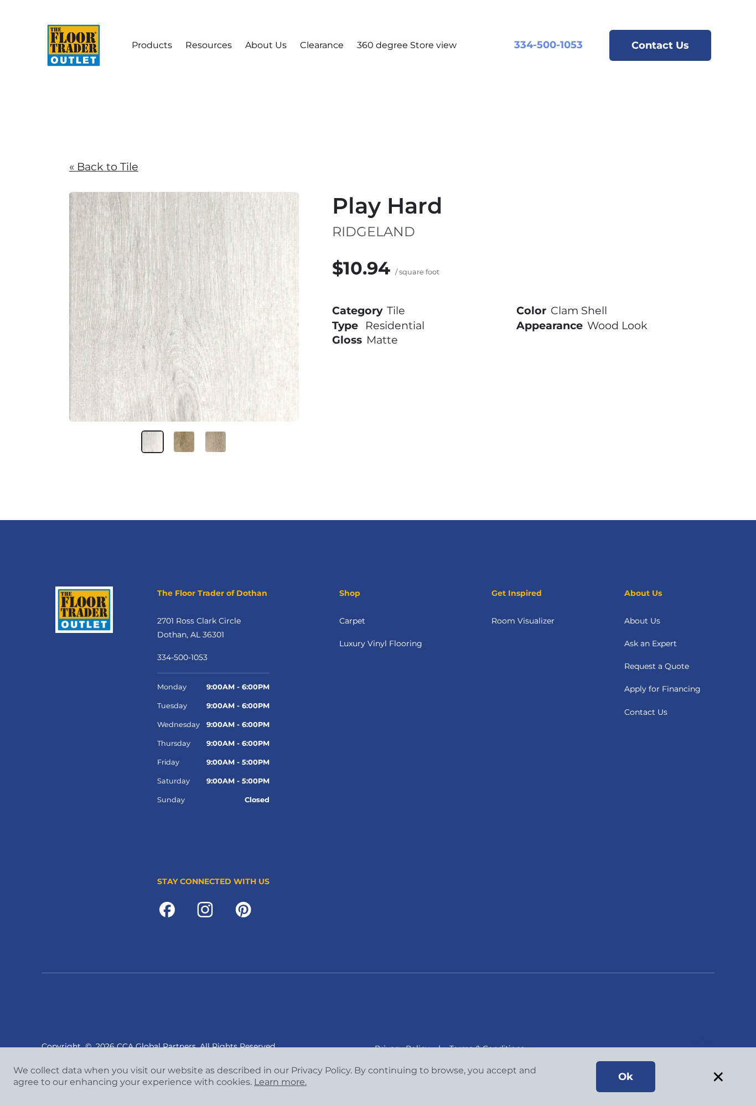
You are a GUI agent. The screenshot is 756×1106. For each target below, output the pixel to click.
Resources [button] (208, 45)
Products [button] (152, 45)
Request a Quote (656, 666)
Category (357, 310)
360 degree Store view (407, 45)
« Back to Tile (103, 166)
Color (531, 310)
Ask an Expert (650, 643)
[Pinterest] (243, 908)
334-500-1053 (548, 45)
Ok (625, 1077)
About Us (266, 45)
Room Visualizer (523, 621)
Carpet (352, 621)
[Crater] (184, 441)
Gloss (347, 339)
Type (345, 325)
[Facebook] (167, 908)
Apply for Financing (662, 689)
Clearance (322, 45)
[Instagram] (205, 908)
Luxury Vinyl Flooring (380, 643)
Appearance (549, 325)
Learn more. (280, 1082)
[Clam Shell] (152, 441)
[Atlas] (215, 441)
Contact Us (660, 45)
